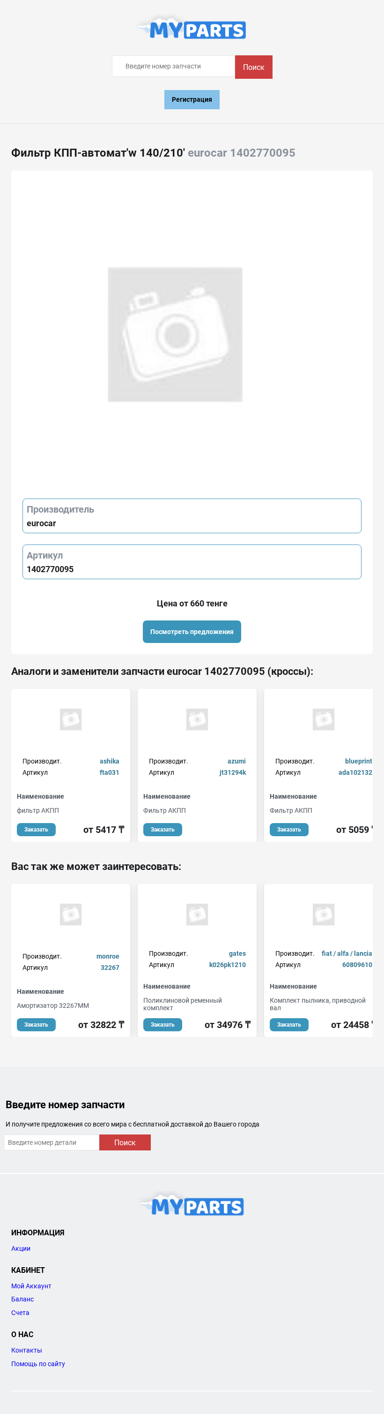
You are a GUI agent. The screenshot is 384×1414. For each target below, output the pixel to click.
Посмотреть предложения (192, 631)
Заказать (36, 829)
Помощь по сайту (38, 1364)
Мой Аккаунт (31, 1286)
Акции (20, 1248)
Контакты (26, 1350)
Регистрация (192, 99)
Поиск (254, 67)
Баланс (22, 1299)
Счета (20, 1312)
